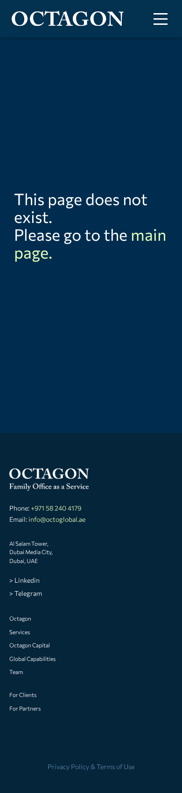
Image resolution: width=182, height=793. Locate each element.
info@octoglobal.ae (56, 519)
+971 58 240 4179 (56, 508)
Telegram (28, 593)
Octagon (20, 618)
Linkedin (27, 580)
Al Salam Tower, (29, 543)
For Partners (25, 708)
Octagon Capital (29, 645)
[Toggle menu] (160, 19)
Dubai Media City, (31, 551)
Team (16, 671)
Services (19, 632)
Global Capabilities (32, 658)
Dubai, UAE (23, 560)
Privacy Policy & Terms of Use (91, 767)
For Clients (22, 694)
